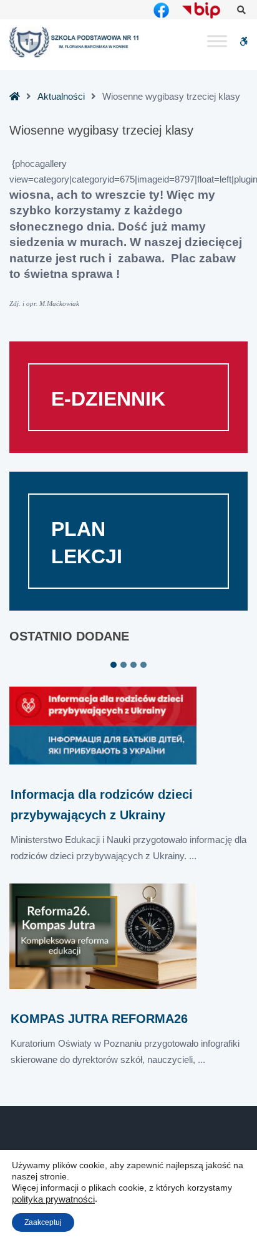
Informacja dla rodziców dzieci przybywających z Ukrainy (102, 805)
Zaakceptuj (43, 1222)
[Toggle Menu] (217, 41)
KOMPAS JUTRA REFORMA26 (99, 1019)
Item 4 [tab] (143, 665)
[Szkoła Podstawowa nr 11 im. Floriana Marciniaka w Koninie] (74, 42)
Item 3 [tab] (133, 665)
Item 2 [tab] (123, 665)
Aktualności (61, 96)
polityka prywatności (53, 1199)
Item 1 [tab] (113, 665)
